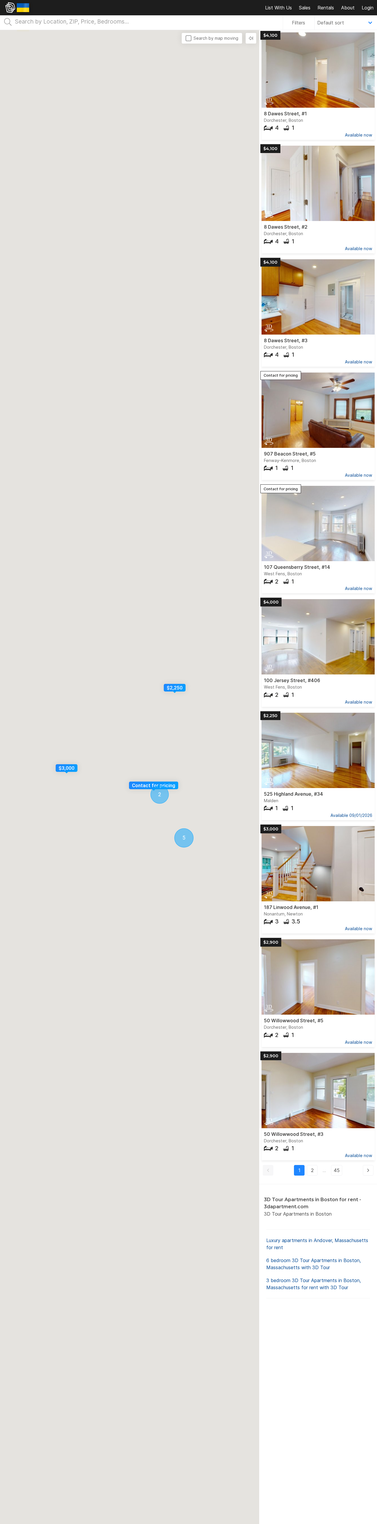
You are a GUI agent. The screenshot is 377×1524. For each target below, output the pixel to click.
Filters (298, 23)
